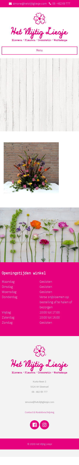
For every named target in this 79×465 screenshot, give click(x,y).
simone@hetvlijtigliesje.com (30, 3)
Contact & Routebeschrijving (39, 412)
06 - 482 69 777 (61, 3)
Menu (39, 50)
